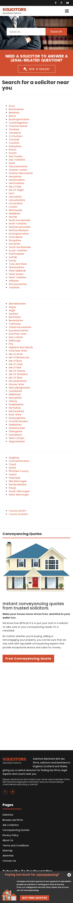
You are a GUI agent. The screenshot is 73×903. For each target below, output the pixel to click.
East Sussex (15, 156)
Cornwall (14, 139)
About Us (8, 840)
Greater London (18, 169)
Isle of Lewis (16, 364)
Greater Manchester (21, 173)
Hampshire (15, 176)
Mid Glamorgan (18, 481)
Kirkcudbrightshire (19, 387)
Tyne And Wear (18, 264)
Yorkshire (14, 287)
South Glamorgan (19, 491)
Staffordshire (16, 254)
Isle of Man (15, 186)
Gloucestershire (18, 166)
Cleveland (15, 133)
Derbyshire (15, 146)
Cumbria (14, 143)
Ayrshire (13, 313)
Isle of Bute (15, 360)
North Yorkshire (18, 223)
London (13, 206)
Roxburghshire (17, 418)
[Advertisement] (36, 707)
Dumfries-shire (18, 334)
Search (56, 31)
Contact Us (9, 860)
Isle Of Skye (15, 377)
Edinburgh (15, 340)
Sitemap (8, 850)
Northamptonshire (20, 227)
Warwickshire (16, 267)
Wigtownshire (17, 441)
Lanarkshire (15, 391)
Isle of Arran (16, 354)
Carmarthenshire (19, 461)
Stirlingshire (15, 431)
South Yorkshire (18, 250)
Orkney (13, 401)
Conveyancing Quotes (16, 830)
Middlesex (14, 213)
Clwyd (12, 464)
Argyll (12, 310)
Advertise (8, 855)
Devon (12, 149)
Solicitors (8, 814)
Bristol (12, 116)
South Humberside (20, 247)
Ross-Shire (15, 414)
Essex (12, 163)
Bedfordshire (16, 109)
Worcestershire (18, 284)
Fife (11, 344)
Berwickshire (16, 320)
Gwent (13, 474)
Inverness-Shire (18, 350)
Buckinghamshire (19, 119)
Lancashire (15, 196)
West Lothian (16, 438)
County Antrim (17, 510)
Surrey (12, 260)
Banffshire (15, 317)
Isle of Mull (15, 367)
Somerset (14, 243)
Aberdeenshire (17, 303)
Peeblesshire (16, 404)
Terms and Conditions (16, 845)
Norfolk (13, 217)
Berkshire (14, 112)
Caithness (15, 323)
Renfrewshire (16, 411)
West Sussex (16, 274)
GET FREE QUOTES (34, 897)
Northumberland (18, 230)
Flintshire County (19, 471)
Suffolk (13, 257)
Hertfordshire (16, 183)
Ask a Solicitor (11, 825)
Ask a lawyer (39, 69)
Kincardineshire (18, 381)
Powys (12, 488)
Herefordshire (17, 180)
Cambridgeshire (18, 122)
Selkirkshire (15, 424)
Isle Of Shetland (18, 374)
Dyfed (12, 467)
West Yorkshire (17, 277)
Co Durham (16, 136)
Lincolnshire (16, 203)
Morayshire (15, 397)
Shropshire (15, 240)
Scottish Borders (18, 421)
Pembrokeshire (17, 484)
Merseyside (15, 210)
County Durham (18, 514)
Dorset (13, 153)
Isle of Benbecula (19, 357)
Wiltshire (14, 280)
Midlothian (15, 394)
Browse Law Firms (13, 820)
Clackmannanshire (20, 327)
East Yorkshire (17, 159)
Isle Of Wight (16, 190)
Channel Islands (18, 126)
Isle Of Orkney (17, 371)
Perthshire (15, 408)
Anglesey (14, 457)
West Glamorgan (19, 494)
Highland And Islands (21, 347)
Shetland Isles (17, 428)
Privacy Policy (11, 835)
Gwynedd (14, 477)
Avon (12, 106)
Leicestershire (17, 200)
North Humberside (19, 220)
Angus (12, 307)
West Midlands (17, 270)
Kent (11, 193)
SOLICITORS (14, 11)
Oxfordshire (16, 237)
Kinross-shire (16, 384)
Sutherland (15, 434)
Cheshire (14, 129)
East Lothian (16, 337)
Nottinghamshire (19, 233)
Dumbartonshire (18, 330)
